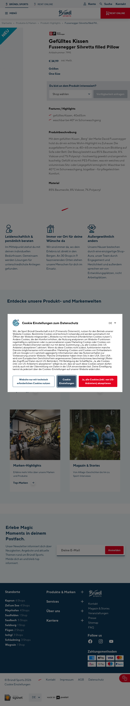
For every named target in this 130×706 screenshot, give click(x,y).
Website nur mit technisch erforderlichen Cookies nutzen (33, 381)
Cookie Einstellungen (66, 381)
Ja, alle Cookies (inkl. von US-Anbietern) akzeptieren (98, 381)
